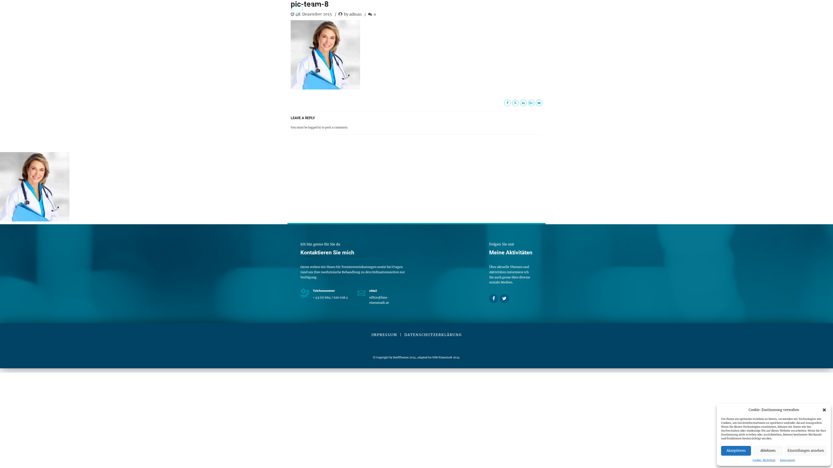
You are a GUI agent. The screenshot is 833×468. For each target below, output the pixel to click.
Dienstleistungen (377, 12)
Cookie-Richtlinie (764, 460)
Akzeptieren (736, 450)
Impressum (787, 460)
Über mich (426, 12)
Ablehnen (768, 450)
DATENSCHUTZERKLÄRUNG (433, 335)
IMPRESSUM (384, 335)
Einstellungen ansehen (805, 450)
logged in (314, 127)
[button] (824, 410)
